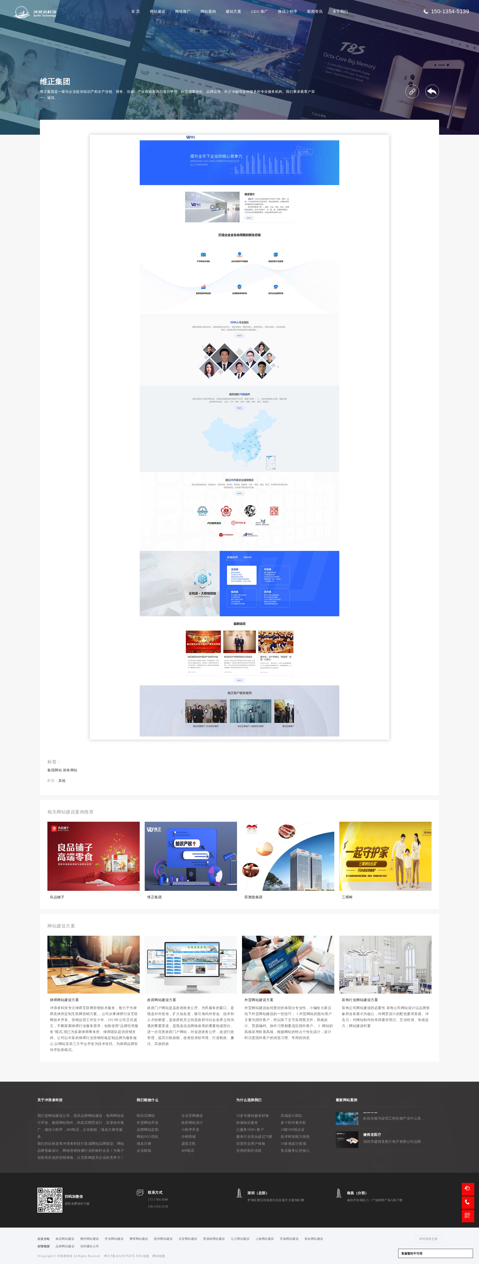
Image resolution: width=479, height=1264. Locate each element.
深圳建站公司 (89, 1246)
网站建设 (157, 11)
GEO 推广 (259, 11)
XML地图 (142, 1256)
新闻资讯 (315, 11)
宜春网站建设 (289, 1239)
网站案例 (208, 11)
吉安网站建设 (188, 1239)
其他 (62, 781)
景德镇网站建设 (214, 1239)
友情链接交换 (428, 1239)
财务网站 (70, 770)
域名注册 (144, 1144)
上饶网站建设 (264, 1239)
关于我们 (340, 11)
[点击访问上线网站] (412, 91)
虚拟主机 (188, 1144)
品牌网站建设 (65, 1246)
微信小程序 (287, 11)
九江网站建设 (240, 1239)
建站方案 (233, 11)
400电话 (187, 1150)
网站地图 (158, 1256)
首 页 (135, 11)
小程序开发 (190, 1130)
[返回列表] (432, 91)
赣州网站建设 (89, 1239)
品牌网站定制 (147, 1130)
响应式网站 (146, 1116)
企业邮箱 (144, 1150)
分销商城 (188, 1137)
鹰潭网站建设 (138, 1239)
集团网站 (54, 770)
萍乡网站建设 (114, 1239)
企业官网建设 (192, 1116)
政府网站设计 (192, 1123)
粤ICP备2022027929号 (120, 1256)
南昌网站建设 (65, 1239)
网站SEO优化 (147, 1137)
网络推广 (183, 11)
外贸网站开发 (147, 1123)
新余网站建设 (314, 1239)
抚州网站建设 (163, 1239)
